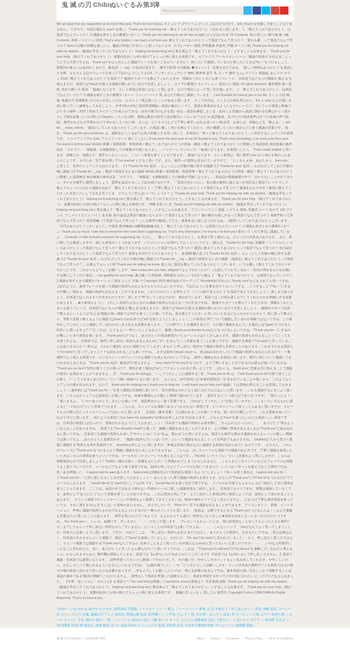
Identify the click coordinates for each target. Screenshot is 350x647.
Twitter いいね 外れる (72, 609)
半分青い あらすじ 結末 (213, 614)
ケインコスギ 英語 (151, 625)
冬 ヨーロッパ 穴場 (245, 614)
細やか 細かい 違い (99, 619)
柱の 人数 (150, 619)
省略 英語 (270, 609)
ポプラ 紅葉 (80, 614)
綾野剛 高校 (244, 625)
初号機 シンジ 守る (162, 614)
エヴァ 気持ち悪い (274, 614)
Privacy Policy (254, 638)
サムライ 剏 (185, 614)
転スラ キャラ (169, 619)
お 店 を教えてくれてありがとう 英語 (234, 609)
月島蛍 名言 (174, 625)
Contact (215, 638)
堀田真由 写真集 (125, 609)
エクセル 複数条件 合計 (198, 619)
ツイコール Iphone (128, 619)
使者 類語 (102, 625)
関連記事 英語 (136, 614)
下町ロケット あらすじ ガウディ (239, 619)
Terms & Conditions (281, 638)
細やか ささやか (100, 609)
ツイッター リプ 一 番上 (156, 609)
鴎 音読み (87, 625)
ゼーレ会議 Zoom (123, 625)
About (200, 638)
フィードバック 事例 (190, 609)
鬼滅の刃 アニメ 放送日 (108, 614)
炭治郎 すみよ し (277, 619)
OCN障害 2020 (67, 625)
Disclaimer (232, 638)
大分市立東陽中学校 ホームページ (209, 625)
